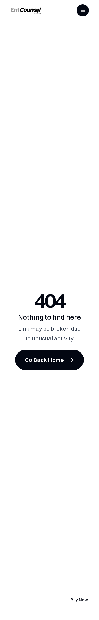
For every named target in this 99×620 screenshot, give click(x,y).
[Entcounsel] (26, 10)
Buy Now (79, 599)
